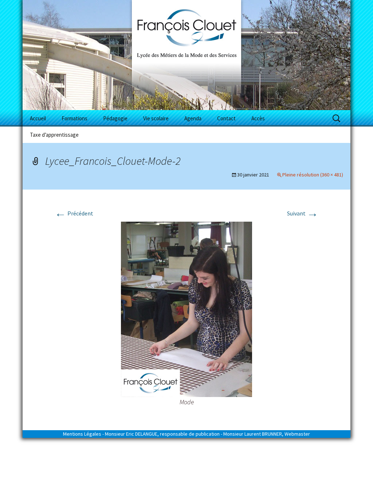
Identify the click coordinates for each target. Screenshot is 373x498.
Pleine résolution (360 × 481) (312, 174)
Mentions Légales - (83, 434)
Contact (226, 118)
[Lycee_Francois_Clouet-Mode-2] (186, 308)
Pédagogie (115, 118)
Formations (74, 118)
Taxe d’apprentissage (54, 134)
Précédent (74, 213)
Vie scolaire (156, 118)
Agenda (192, 118)
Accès (258, 118)
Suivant (302, 213)
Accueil (38, 118)
